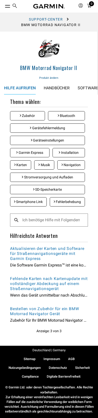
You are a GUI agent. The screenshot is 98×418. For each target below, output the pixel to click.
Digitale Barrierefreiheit (63, 376)
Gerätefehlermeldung (48, 128)
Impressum (51, 359)
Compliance (30, 376)
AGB (71, 359)
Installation (69, 153)
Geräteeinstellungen (48, 140)
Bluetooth (67, 116)
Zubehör (28, 116)
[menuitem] (15, 6)
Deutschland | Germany (49, 350)
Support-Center (46, 19)
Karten (21, 165)
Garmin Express (30, 153)
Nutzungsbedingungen (25, 368)
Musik (45, 165)
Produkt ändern (48, 78)
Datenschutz (58, 368)
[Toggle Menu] (3, 5)
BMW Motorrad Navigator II (48, 68)
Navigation (72, 165)
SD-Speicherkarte (48, 189)
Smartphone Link (29, 202)
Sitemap (29, 359)
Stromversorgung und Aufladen (48, 177)
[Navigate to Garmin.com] (49, 6)
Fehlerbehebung (68, 202)
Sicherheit (82, 368)
